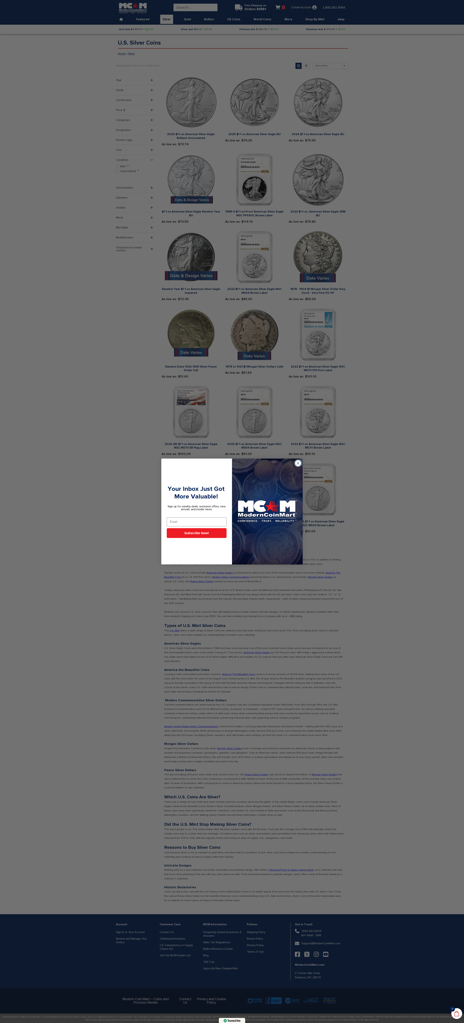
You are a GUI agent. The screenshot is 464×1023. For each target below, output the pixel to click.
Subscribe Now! (196, 533)
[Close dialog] (298, 463)
